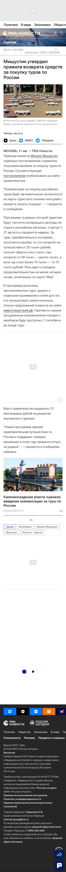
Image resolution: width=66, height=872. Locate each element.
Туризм (9, 526)
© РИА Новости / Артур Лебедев (19, 120)
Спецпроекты (12, 737)
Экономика (25, 526)
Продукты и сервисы (51, 737)
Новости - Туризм (32, 532)
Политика (9, 732)
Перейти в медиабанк (47, 120)
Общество (11, 532)
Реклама (29, 737)
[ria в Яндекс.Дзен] (23, 711)
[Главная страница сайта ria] (21, 33)
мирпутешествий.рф (18, 310)
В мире (55, 732)
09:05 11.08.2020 (13, 49)
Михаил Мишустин (44, 156)
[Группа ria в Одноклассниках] (49, 711)
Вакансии (9, 752)
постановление (15, 176)
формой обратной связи (46, 826)
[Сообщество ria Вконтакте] (36, 711)
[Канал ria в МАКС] (10, 711)
